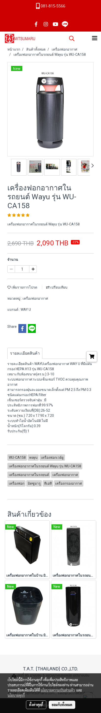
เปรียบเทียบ (58, 287)
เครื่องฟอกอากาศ (35, 298)
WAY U (26, 309)
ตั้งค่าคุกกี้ (36, 704)
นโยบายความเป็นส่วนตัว (58, 690)
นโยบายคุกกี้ (16, 695)
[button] (70, 38)
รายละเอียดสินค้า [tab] (25, 353)
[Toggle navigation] (94, 38)
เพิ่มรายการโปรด (24, 287)
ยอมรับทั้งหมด (62, 704)
